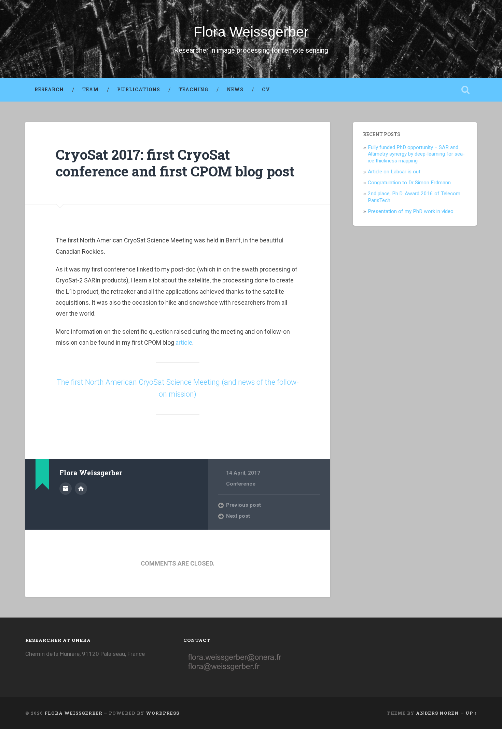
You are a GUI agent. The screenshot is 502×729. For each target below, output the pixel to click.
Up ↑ (471, 713)
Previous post (243, 505)
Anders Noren (437, 713)
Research (49, 90)
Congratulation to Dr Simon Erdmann (409, 183)
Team (90, 90)
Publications (138, 90)
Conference (240, 484)
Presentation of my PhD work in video (411, 211)
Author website (81, 488)
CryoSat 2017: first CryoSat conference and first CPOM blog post (175, 162)
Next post (238, 516)
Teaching (193, 90)
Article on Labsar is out (394, 172)
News (235, 90)
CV (266, 90)
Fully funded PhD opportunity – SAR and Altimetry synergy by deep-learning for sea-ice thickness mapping (416, 154)
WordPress (162, 713)
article (184, 342)
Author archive (65, 488)
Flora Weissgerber (251, 32)
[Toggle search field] (465, 90)
